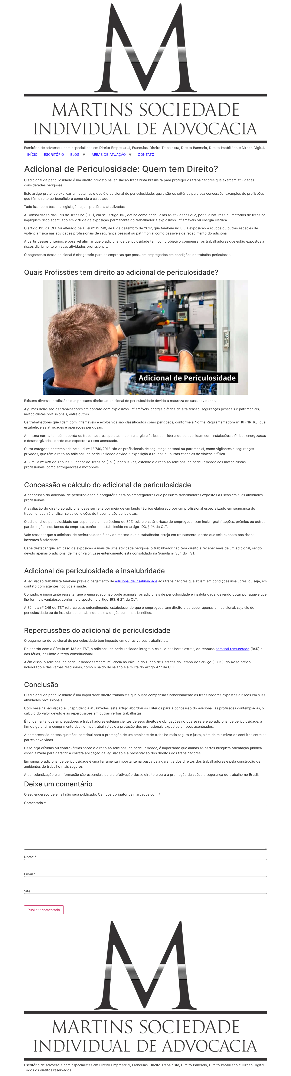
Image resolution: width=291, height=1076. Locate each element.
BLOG (74, 154)
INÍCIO (32, 154)
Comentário (35, 802)
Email (30, 874)
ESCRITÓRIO (54, 154)
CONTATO (146, 154)
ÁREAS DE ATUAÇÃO (109, 154)
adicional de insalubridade (136, 581)
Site (27, 891)
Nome (30, 857)
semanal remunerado (232, 649)
